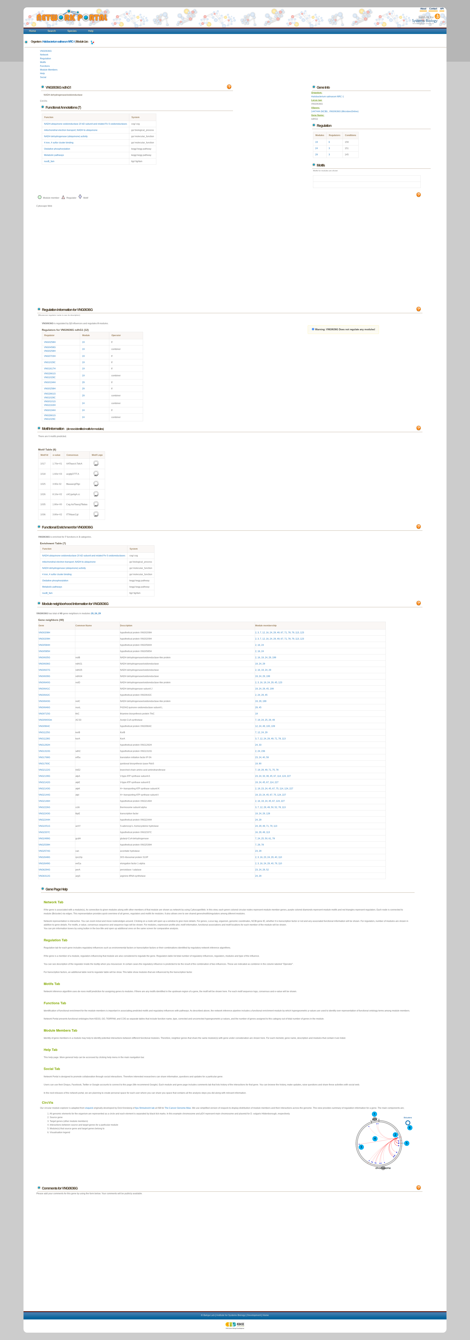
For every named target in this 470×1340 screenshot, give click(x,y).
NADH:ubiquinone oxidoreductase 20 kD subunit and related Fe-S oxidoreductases (85, 124)
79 (293, 632)
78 (289, 632)
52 (276, 807)
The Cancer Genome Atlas (178, 1108)
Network (44, 54)
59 (267, 757)
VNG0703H (50, 356)
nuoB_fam (49, 161)
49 (278, 632)
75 (273, 770)
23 (256, 757)
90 (260, 763)
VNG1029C (50, 362)
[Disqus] (229, 1249)
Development (254, 1315)
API (442, 8)
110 (280, 857)
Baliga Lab (209, 1315)
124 (284, 776)
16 (267, 632)
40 (264, 757)
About (423, 8)
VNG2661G (50, 373)
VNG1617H (50, 368)
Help (90, 30)
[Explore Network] (92, 41)
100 (268, 726)
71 (285, 632)
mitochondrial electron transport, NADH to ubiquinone (70, 130)
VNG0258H (50, 342)
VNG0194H (50, 382)
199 (274, 657)
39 (267, 776)
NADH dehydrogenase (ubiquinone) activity (66, 136)
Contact (433, 8)
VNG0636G (46, 51)
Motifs (43, 62)
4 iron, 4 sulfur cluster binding (58, 142)
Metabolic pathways (54, 155)
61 (270, 838)
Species (72, 30)
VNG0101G (50, 401)
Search (52, 30)
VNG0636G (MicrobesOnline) (344, 111)
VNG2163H (50, 405)
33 (260, 745)
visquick (89, 1108)
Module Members (48, 69)
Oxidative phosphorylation (57, 149)
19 (316, 142)
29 (316, 154)
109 (273, 726)
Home (32, 30)
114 (279, 776)
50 (272, 807)
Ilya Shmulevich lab (145, 1108)
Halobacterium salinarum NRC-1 (58, 41)
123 (302, 632)
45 (276, 682)
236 (263, 751)
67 (282, 632)
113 (297, 632)
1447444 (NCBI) (319, 111)
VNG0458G (50, 347)
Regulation (45, 58)
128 (268, 813)
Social (43, 77)
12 (263, 632)
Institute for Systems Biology (230, 1315)
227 (289, 776)
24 (316, 148)
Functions (45, 66)
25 (266, 720)
